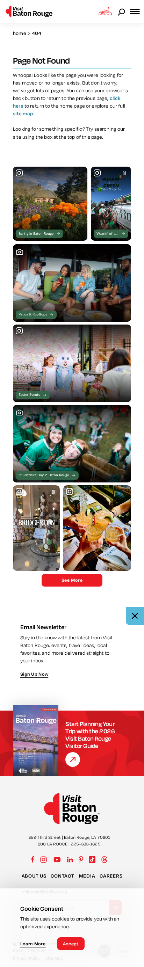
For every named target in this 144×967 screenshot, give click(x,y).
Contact (62, 876)
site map (23, 113)
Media (87, 876)
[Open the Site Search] (122, 11)
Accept (71, 943)
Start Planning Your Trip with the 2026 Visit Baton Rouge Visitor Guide (90, 734)
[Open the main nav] (137, 11)
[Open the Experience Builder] (105, 11)
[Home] (29, 11)
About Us (34, 876)
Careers (111, 876)
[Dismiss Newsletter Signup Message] (135, 616)
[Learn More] (72, 759)
